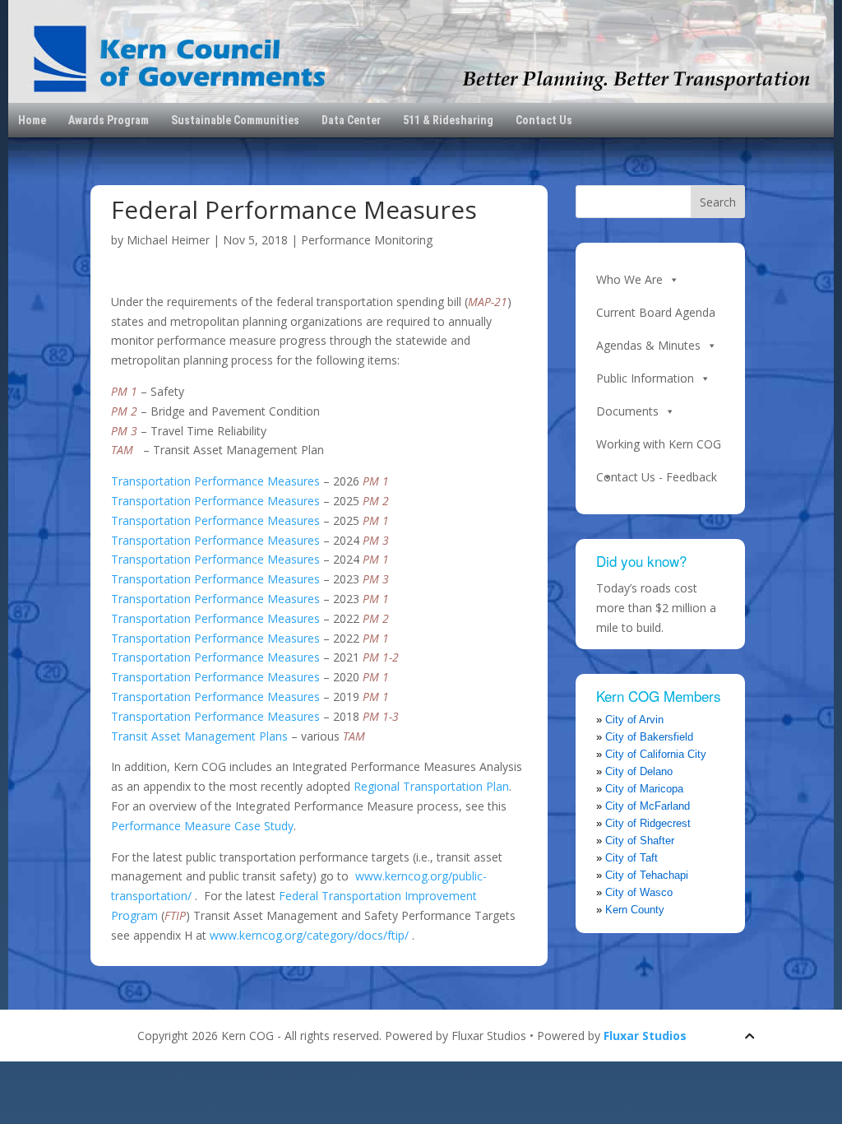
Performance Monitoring (367, 240)
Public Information (645, 378)
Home (32, 120)
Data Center (351, 120)
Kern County (634, 909)
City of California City (655, 754)
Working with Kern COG (658, 444)
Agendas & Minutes (648, 345)
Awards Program (108, 120)
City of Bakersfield (649, 737)
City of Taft (631, 858)
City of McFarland (647, 806)
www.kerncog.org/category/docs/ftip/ (309, 935)
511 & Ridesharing (448, 120)
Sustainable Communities (235, 120)
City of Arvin (634, 719)
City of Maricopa (644, 789)
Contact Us (544, 120)
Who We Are (629, 279)
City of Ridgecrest (648, 823)
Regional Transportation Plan (431, 786)
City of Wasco (639, 892)
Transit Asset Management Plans (199, 736)
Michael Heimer (168, 240)
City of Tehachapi (646, 875)
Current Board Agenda (655, 312)
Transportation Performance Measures (215, 481)
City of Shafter (639, 840)
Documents (627, 411)
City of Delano (639, 771)
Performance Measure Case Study (202, 826)
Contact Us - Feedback (656, 477)
